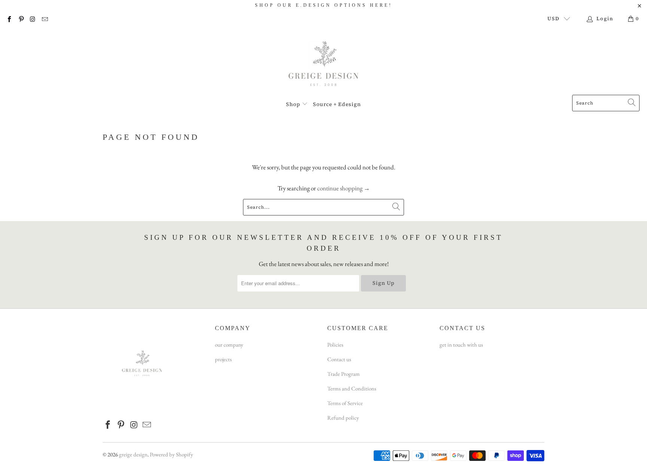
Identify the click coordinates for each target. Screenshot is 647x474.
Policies (335, 344)
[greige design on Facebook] (9, 18)
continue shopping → (343, 188)
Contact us (339, 359)
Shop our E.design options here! (323, 5)
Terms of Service (345, 403)
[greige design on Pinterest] (20, 18)
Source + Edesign (337, 104)
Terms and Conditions (351, 388)
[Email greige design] (44, 18)
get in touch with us (461, 344)
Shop (294, 104)
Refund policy (343, 417)
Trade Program (343, 373)
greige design (133, 454)
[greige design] (323, 62)
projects (223, 359)
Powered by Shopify (171, 454)
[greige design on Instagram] (32, 18)
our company (229, 344)
